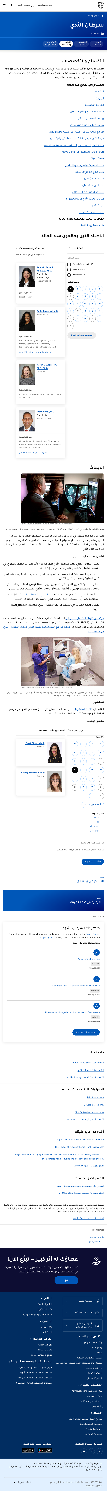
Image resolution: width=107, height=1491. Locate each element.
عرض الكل (94, 831)
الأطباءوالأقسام (66, 43)
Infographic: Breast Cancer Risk (88, 1063)
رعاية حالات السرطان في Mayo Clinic (83, 152)
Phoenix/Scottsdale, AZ (83, 264)
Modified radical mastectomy (89, 1113)
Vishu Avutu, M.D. (46, 412)
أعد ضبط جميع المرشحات (82, 335)
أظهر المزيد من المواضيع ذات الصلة (87, 1077)
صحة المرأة (97, 158)
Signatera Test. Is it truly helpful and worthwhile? (75, 986)
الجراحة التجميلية (94, 105)
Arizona (95, 818)
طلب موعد (94, 34)
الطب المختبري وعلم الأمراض (87, 112)
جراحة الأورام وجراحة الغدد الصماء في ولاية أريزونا (76, 138)
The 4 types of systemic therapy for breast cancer (79, 1147)
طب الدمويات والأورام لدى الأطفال (84, 165)
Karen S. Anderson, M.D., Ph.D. (47, 367)
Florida (96, 822)
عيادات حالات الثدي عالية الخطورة (85, 199)
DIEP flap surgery (95, 1098)
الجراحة (100, 98)
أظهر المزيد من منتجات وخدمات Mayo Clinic (83, 1193)
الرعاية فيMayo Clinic (50, 43)
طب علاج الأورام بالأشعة (89, 172)
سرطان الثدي (87, 26)
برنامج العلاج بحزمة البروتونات (87, 125)
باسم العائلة (73, 282)
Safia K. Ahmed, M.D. (47, 311)
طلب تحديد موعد (93, 862)
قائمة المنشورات (82, 709)
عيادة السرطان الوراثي (91, 212)
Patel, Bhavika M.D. (34, 743)
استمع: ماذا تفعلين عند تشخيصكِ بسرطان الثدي (80, 1186)
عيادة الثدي (97, 205)
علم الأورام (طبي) (94, 179)
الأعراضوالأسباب (96, 43)
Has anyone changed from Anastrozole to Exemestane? (72, 1013)
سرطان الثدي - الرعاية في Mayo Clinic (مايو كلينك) (80, 850)
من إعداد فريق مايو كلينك (92, 843)
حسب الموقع (73, 258)
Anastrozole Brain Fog (89, 959)
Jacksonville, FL (79, 270)
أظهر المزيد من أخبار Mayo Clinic (88, 1166)
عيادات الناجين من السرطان (88, 192)
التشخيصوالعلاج (82, 43)
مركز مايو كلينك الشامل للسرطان (84, 618)
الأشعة (99, 91)
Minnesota (94, 826)
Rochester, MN (79, 275)
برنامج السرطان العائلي (90, 118)
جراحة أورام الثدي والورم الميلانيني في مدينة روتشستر (74, 145)
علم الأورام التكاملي (93, 185)
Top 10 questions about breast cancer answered (80, 1140)
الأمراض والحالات (93, 16)
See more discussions (86, 1032)
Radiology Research (92, 225)
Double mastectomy (94, 1105)
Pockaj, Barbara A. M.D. (32, 773)
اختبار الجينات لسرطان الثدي (91, 1070)
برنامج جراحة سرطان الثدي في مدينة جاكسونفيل (76, 132)
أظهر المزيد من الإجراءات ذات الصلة (87, 1120)
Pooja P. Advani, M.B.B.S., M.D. (45, 269)
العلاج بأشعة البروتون (35, 595)
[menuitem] (96, 44)
